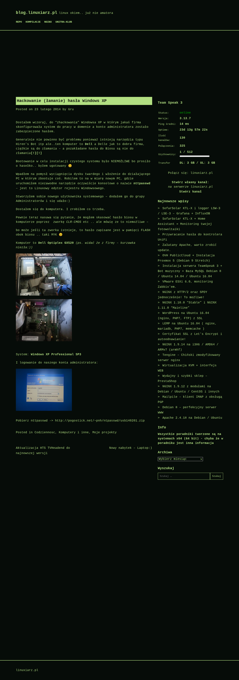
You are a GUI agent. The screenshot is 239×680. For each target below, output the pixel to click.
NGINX (48, 21)
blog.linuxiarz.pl (36, 12)
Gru (71, 109)
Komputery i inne (74, 432)
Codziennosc (45, 432)
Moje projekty (104, 432)
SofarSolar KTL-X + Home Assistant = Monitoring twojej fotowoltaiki (185, 224)
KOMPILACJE (33, 21)
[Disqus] (84, 507)
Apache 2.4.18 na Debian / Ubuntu (192, 418)
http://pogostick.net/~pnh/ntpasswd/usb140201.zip (100, 420)
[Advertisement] (119, 62)
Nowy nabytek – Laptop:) (130, 448)
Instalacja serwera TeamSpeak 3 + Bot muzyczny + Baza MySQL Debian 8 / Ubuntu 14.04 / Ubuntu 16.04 (190, 271)
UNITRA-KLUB (63, 21)
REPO (19, 21)
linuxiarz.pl (201, 173)
